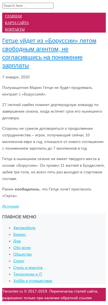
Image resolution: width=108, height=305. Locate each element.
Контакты (15, 29)
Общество (22, 254)
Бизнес (19, 234)
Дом (17, 241)
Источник (10, 206)
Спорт (18, 261)
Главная (13, 16)
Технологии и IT (27, 274)
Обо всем (22, 247)
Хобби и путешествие (32, 281)
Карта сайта (17, 22)
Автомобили (24, 228)
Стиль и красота (28, 267)
